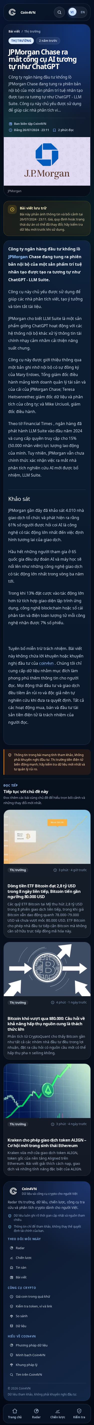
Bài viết (14, 31)
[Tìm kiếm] (59, 12)
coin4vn (46, 663)
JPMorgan (18, 256)
